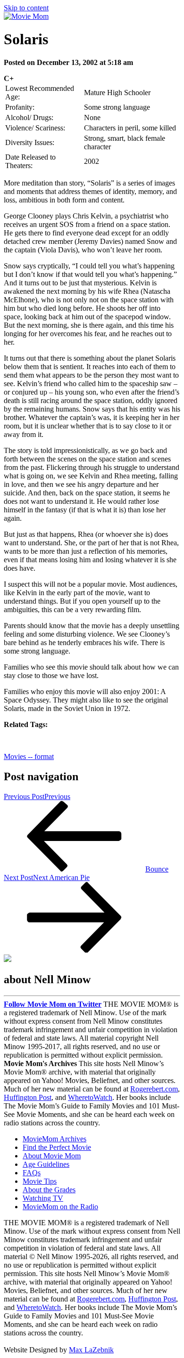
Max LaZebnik (91, 1350)
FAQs (32, 1173)
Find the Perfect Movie (57, 1147)
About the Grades (49, 1190)
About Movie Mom (52, 1156)
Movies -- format (29, 756)
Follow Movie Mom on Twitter (52, 1004)
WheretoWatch (90, 1097)
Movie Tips (40, 1181)
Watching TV (43, 1198)
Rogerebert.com (154, 1089)
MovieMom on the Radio (60, 1207)
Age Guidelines (46, 1164)
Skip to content (26, 8)
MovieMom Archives (54, 1139)
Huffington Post (27, 1097)
